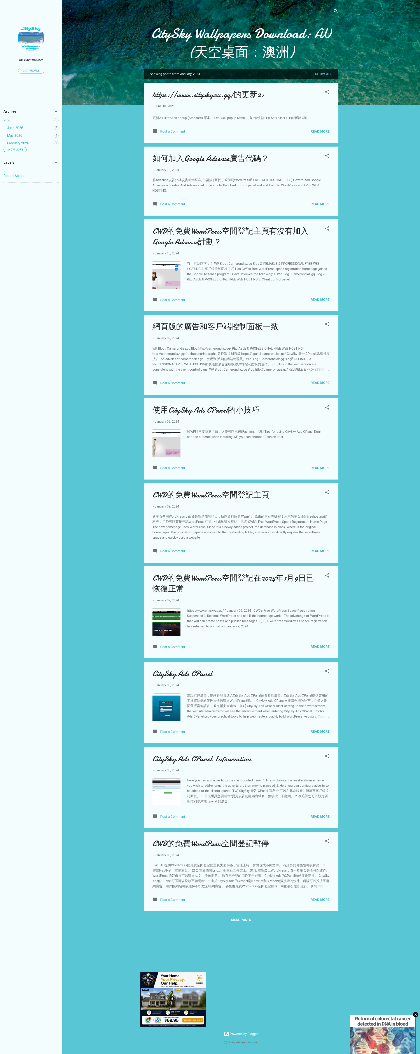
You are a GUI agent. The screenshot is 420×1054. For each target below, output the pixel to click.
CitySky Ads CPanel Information (201, 758)
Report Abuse (14, 176)
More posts (241, 920)
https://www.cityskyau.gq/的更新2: (208, 94)
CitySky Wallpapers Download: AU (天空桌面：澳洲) (241, 43)
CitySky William (31, 59)
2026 (7, 120)
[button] (327, 92)
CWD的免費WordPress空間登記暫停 (210, 843)
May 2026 (14, 135)
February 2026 (18, 143)
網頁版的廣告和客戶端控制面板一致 (215, 326)
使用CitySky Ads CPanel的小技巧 (205, 410)
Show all (323, 74)
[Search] (335, 12)
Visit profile (31, 70)
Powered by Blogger (244, 1034)
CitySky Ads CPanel (182, 673)
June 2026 (15, 128)
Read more (320, 131)
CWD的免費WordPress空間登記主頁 (210, 495)
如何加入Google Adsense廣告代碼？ (210, 158)
